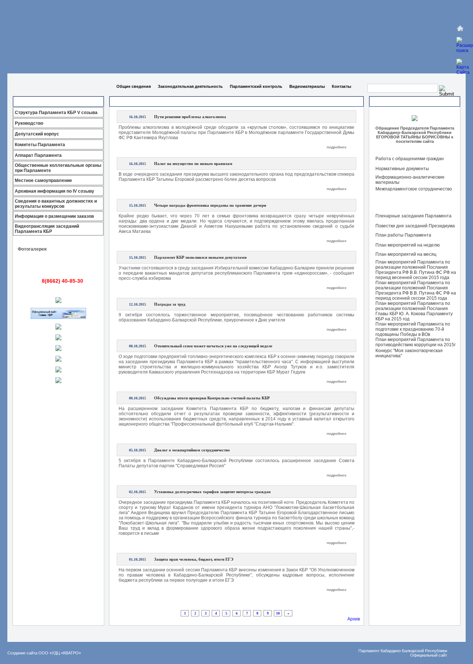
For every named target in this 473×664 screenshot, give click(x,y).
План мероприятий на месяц (405, 254)
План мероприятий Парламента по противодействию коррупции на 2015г (415, 342)
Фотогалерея (32, 249)
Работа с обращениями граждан (409, 158)
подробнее (337, 147)
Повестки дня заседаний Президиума (415, 225)
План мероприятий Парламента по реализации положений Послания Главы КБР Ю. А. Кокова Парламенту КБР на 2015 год (414, 311)
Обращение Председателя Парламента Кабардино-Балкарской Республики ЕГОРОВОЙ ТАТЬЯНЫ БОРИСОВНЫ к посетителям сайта (414, 135)
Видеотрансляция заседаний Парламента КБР (47, 229)
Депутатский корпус (37, 134)
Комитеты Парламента (40, 144)
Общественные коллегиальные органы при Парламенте (58, 168)
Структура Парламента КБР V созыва (56, 112)
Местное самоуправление (43, 180)
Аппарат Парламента (38, 155)
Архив (353, 619)
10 (278, 613)
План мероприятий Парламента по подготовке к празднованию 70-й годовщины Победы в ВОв (412, 329)
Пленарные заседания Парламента (413, 216)
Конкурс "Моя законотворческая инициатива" (409, 353)
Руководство (29, 123)
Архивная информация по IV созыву (54, 191)
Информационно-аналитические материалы (410, 180)
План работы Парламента (403, 235)
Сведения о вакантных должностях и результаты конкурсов (56, 204)
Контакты (341, 86)
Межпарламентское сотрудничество (413, 189)
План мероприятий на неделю (407, 245)
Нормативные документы (402, 168)
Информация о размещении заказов (54, 216)
